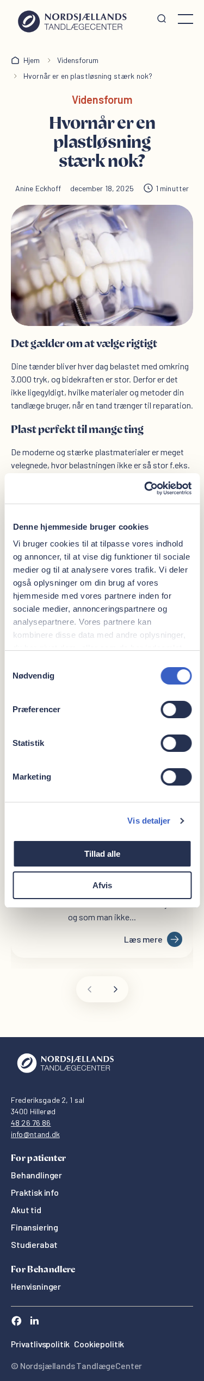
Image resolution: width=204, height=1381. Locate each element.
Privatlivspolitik (40, 1344)
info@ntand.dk (35, 1134)
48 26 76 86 (31, 1122)
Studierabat (34, 1244)
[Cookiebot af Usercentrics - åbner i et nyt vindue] (145, 488)
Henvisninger (36, 1286)
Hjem (31, 60)
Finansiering (34, 1227)
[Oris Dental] (65, 1075)
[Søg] (161, 19)
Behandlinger (36, 1175)
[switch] (175, 709)
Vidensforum (78, 60)
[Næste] (115, 989)
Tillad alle (102, 853)
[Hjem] (72, 19)
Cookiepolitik (99, 1344)
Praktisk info (35, 1192)
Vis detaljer (148, 820)
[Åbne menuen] (185, 19)
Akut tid (26, 1209)
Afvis (102, 885)
